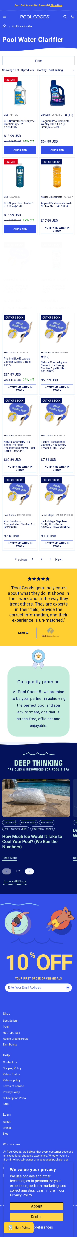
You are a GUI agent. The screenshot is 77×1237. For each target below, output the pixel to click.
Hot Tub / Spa (11, 1032)
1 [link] (32, 559)
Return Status (11, 1074)
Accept (36, 1206)
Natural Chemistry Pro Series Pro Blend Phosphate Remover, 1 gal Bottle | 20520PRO (19, 446)
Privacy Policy (11, 1092)
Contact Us (10, 1062)
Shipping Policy (12, 1068)
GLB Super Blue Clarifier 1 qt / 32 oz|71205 (19, 205)
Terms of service (13, 1086)
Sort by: (42, 70)
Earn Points (10, 1044)
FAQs (6, 1104)
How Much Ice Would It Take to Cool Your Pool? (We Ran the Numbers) (32, 841)
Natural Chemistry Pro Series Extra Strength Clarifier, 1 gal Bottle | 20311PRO (54, 367)
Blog (5, 1133)
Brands (7, 1128)
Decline (36, 1217)
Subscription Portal (14, 1098)
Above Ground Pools (15, 1038)
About (6, 1121)
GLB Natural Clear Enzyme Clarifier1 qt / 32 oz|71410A (19, 124)
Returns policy (11, 1080)
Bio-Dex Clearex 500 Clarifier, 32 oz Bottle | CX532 (53, 289)
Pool (6, 1026)
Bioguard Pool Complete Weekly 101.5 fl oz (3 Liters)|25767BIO (55, 124)
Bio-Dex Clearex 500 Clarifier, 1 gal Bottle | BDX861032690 (16, 289)
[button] (4, 16)
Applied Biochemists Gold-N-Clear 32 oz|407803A (56, 205)
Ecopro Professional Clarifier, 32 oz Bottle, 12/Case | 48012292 (53, 444)
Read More (9, 858)
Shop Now (56, 5)
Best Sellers (10, 1020)
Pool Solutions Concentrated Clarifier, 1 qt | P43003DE (19, 524)
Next (58, 559)
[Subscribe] (68, 987)
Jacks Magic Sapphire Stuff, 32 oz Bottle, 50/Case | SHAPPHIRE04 (55, 524)
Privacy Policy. (21, 1195)
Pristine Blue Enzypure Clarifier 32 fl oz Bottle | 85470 (17, 361)
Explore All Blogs (15, 881)
